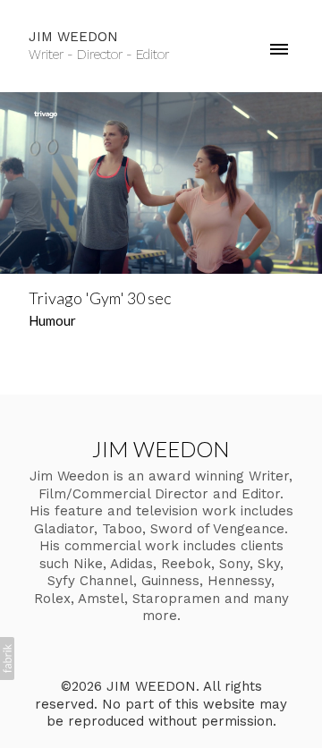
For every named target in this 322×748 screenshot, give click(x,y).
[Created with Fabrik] (7, 658)
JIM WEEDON (161, 449)
